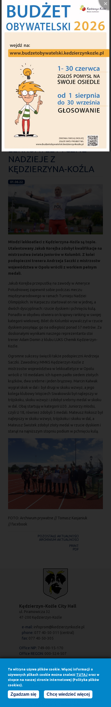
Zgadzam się (23, 694)
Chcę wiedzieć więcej (68, 694)
